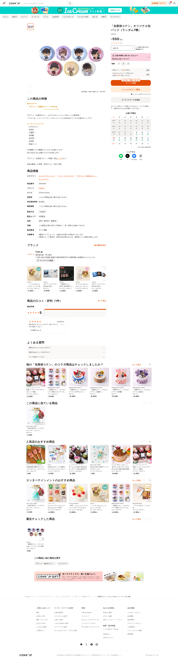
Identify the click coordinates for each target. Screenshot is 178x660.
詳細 (147, 70)
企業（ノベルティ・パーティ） (113, 620)
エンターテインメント (47, 176)
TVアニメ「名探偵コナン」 (87, 176)
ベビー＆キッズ (68, 17)
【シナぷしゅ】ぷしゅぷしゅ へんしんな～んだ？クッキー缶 (82, 286)
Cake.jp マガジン (108, 637)
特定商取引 (131, 620)
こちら (60, 158)
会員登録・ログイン (159, 3)
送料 (37, 612)
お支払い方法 (40, 616)
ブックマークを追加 (132, 100)
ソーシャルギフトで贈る (130, 89)
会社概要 (130, 616)
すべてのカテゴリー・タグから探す (65, 630)
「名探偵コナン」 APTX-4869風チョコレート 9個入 (66, 286)
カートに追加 (131, 82)
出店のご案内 (107, 612)
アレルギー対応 (83, 17)
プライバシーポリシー (134, 623)
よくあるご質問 (41, 627)
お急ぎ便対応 (58, 612)
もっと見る (136, 365)
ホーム (5, 17)
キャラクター (115, 17)
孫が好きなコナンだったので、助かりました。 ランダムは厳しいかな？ (46, 325)
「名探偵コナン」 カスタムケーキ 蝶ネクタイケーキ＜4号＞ (57, 392)
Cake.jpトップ (29, 596)
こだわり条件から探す (61, 623)
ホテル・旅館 (107, 616)
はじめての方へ (41, 623)
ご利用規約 (131, 627)
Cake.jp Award (86, 612)
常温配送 (42, 212)
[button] (150, 364)
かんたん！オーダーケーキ (90, 620)
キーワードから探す (60, 627)
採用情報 (130, 634)
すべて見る (102, 301)
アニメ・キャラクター (66, 176)
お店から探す (58, 620)
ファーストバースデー (89, 623)
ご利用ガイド (40, 630)
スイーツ (24, 17)
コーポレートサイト (133, 612)
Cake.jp (113, 34)
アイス (45, 17)
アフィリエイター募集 (134, 630)
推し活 (95, 17)
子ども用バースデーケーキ (90, 627)
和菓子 (104, 17)
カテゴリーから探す (60, 616)
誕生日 (14, 17)
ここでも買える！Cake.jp (110, 629)
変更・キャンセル (42, 620)
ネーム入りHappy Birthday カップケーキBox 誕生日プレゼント (78, 469)
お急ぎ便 (55, 17)
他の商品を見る (100, 245)
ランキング (35, 17)
